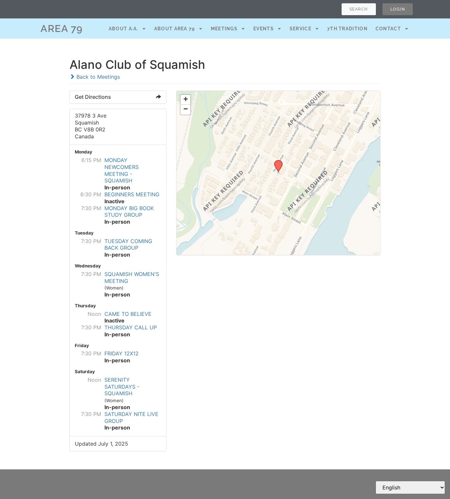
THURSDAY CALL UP (130, 327)
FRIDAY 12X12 (121, 353)
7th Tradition (347, 28)
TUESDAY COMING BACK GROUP (128, 244)
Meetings (224, 28)
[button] (276, 162)
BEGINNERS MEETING (131, 194)
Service (300, 28)
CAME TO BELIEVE (128, 314)
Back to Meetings (97, 76)
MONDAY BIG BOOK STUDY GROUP (129, 211)
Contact (388, 28)
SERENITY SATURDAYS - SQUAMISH (121, 386)
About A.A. (123, 28)
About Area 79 (174, 28)
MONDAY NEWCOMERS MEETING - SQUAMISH (121, 170)
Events (263, 28)
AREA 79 (62, 28)
